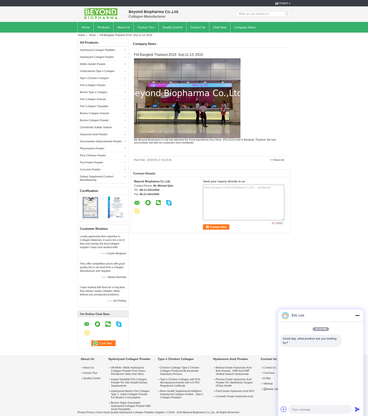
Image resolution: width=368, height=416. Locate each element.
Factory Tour (146, 27)
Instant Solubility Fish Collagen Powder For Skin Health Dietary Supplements (129, 382)
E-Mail (267, 378)
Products (103, 27)
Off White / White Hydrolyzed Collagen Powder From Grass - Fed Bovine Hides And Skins (129, 371)
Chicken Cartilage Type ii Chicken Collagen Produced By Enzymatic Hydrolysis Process (179, 371)
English (283, 3)
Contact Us (197, 27)
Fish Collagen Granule (93, 99)
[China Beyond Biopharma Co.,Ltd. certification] (90, 207)
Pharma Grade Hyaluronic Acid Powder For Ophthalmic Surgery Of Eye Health (234, 382)
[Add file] (284, 409)
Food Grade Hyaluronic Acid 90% (235, 391)
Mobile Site (272, 389)
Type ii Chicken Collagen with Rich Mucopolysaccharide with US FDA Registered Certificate (180, 382)
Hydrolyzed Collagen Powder (97, 57)
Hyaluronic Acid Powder (94, 134)
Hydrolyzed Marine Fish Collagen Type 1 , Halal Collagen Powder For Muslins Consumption (130, 394)
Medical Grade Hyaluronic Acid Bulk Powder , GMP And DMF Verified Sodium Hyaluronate (234, 371)
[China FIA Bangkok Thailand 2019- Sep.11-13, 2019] (187, 98)
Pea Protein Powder (91, 162)
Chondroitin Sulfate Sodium (96, 127)
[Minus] (357, 315)
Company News (245, 27)
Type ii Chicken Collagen (94, 78)
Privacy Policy (86, 412)
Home (86, 27)
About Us (123, 27)
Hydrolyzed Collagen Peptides (97, 50)
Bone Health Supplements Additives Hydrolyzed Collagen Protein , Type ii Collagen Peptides (181, 394)
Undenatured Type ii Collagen (97, 71)
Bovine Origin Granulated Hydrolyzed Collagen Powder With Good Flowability (131, 406)
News (92, 35)
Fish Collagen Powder (93, 85)
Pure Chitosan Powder (93, 155)
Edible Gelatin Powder (93, 64)
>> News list (277, 159)
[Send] (357, 409)
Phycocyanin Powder (92, 148)
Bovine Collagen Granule (94, 113)
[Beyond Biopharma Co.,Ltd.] (101, 13)
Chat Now (219, 27)
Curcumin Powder (90, 169)
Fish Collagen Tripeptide (94, 106)
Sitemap (268, 383)
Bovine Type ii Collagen (93, 92)
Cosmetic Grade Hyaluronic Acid (234, 396)
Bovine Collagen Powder (94, 120)
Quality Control (172, 27)
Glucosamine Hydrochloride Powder (101, 141)
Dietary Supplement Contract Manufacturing (96, 178)
